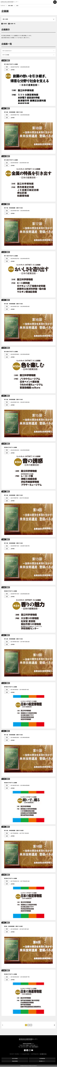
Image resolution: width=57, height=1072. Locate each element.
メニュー (55, 2)
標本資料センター (42, 1061)
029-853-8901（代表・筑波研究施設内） (30, 1046)
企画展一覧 (12, 23)
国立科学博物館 (15, 1058)
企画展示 (5, 23)
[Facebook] (27, 1050)
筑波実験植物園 (42, 1058)
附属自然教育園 (15, 1061)
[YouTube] (32, 1050)
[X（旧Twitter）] (25, 1050)
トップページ (3, 5)
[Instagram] (30, 1050)
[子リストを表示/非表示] (28, 19)
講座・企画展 (10, 5)
